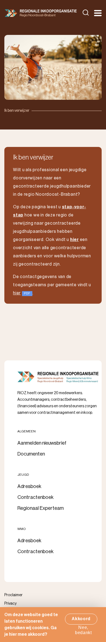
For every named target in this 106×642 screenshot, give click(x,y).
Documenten (31, 453)
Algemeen (26, 431)
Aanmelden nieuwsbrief (41, 443)
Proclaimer (13, 595)
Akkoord (81, 619)
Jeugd (23, 474)
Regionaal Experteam (40, 508)
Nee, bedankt (83, 630)
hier (17, 293)
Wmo (21, 529)
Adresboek (29, 486)
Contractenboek (35, 497)
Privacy (10, 603)
